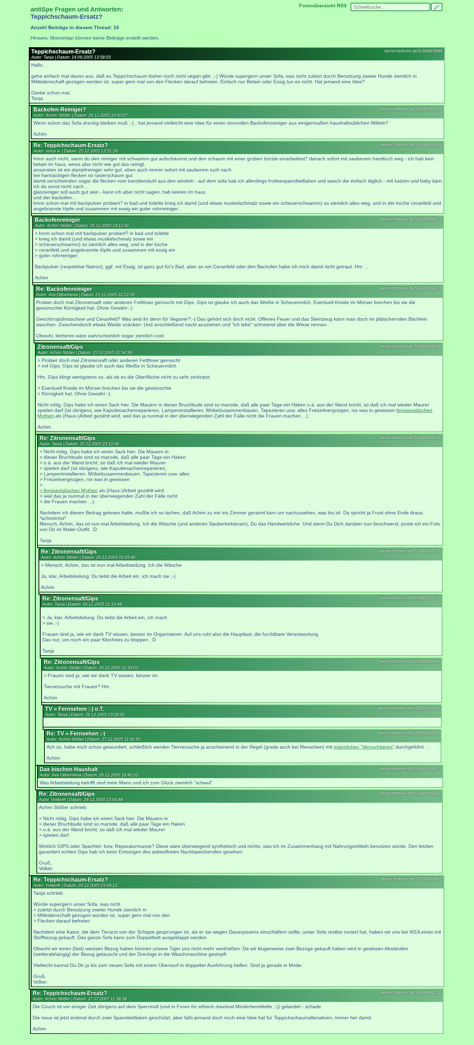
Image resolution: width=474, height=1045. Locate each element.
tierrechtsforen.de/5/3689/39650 (410, 551)
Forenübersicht (317, 5)
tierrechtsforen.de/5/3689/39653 (410, 768)
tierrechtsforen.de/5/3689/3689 (413, 51)
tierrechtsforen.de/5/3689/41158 (411, 992)
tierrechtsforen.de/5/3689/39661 (410, 793)
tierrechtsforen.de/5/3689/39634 (410, 346)
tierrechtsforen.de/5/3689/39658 (409, 708)
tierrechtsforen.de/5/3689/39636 (410, 437)
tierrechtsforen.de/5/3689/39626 (411, 144)
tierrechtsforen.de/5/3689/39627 (411, 219)
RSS (342, 5)
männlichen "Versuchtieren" (364, 747)
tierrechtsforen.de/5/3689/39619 (411, 109)
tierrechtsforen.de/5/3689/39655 (410, 598)
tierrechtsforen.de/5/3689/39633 (411, 288)
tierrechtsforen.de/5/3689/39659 (409, 733)
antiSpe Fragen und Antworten (76, 9)
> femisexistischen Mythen (69, 490)
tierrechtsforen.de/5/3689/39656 (409, 661)
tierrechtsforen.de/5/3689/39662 (411, 879)
